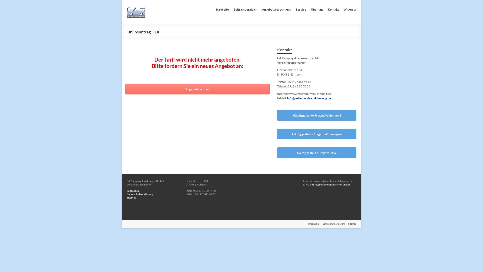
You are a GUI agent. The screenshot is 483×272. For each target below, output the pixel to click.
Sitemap (131, 197)
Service (301, 9)
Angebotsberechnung (276, 9)
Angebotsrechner (197, 89)
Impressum (133, 190)
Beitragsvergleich (245, 9)
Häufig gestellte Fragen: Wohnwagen (317, 134)
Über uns (317, 9)
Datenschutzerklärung (140, 194)
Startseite (222, 9)
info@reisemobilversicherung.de (309, 98)
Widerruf (350, 9)
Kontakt (333, 9)
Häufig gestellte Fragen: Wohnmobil (317, 115)
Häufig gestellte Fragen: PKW (317, 153)
